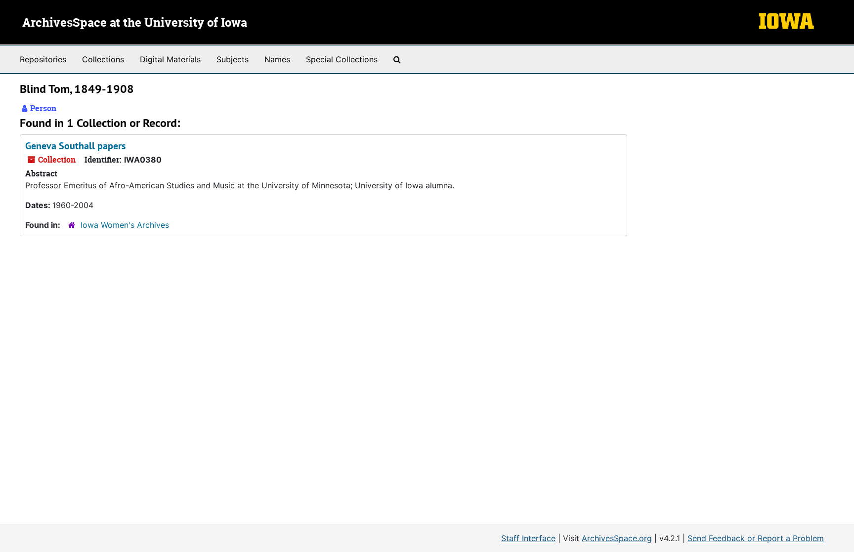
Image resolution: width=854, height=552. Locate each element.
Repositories (43, 59)
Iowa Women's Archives (125, 225)
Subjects (232, 59)
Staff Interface (528, 538)
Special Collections (342, 59)
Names (277, 59)
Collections (103, 59)
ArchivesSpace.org (617, 538)
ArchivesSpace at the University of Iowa (134, 23)
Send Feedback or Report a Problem (755, 538)
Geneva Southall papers (75, 145)
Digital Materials (170, 59)
